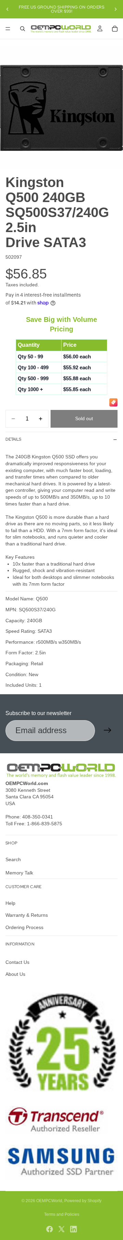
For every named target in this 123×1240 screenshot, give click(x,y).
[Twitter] (61, 1229)
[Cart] (114, 28)
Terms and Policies (61, 1214)
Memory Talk (19, 872)
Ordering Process (24, 927)
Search (13, 859)
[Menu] (8, 29)
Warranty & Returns (26, 915)
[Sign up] (108, 730)
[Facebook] (49, 1229)
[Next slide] (115, 9)
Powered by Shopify (82, 1200)
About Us (15, 974)
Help (10, 903)
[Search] (22, 28)
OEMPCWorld (49, 1200)
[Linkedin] (73, 1229)
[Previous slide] (7, 9)
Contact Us (17, 962)
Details (13, 439)
